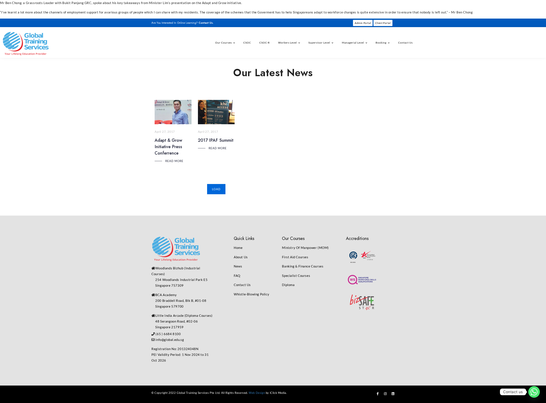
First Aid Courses (295, 257)
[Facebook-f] (377, 393)
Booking (381, 42)
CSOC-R (264, 42)
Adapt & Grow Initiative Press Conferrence (168, 146)
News (238, 266)
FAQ (237, 275)
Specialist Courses (296, 275)
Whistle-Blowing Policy (251, 294)
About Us (241, 257)
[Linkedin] (393, 393)
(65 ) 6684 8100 (168, 334)
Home (238, 248)
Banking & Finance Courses (302, 266)
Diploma (288, 285)
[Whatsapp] (534, 392)
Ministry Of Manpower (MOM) (305, 248)
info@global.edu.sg (169, 340)
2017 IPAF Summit (215, 140)
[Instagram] (385, 393)
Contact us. (206, 23)
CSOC (247, 42)
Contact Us (405, 42)
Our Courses (223, 42)
